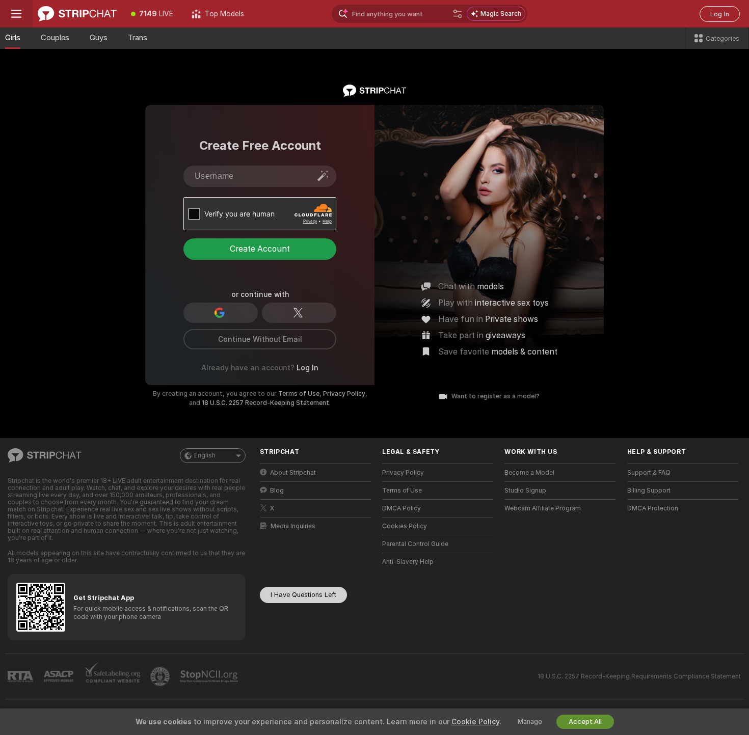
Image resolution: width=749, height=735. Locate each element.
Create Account (260, 249)
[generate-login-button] (323, 176)
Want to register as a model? (495, 396)
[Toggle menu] (16, 14)
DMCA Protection (652, 508)
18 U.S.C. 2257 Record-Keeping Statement (265, 402)
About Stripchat (293, 472)
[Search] (457, 14)
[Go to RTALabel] (21, 676)
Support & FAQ (649, 472)
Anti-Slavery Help (408, 561)
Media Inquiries (293, 526)
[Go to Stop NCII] (210, 676)
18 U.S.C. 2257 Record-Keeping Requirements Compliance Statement (639, 676)
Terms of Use (298, 393)
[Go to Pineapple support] (161, 676)
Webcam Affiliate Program (542, 508)
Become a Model (529, 472)
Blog (277, 490)
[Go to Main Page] (77, 14)
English (205, 455)
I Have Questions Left (303, 594)
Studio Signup (525, 490)
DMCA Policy (401, 508)
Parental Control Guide (415, 544)
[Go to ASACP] (59, 676)
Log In (719, 14)
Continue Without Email (260, 339)
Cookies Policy (404, 526)
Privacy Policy (344, 393)
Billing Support (649, 490)
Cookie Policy (475, 722)
